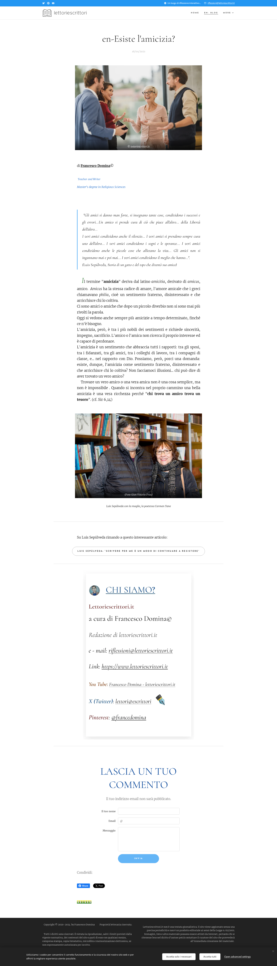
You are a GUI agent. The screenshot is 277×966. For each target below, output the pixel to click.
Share (85, 885)
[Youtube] (53, 3)
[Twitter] (44, 3)
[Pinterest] (48, 3)
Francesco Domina (95, 166)
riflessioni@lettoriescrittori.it (221, 3)
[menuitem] (196, 13)
